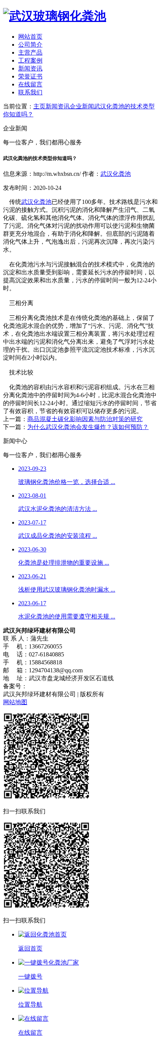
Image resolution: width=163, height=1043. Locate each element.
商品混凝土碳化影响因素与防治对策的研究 (85, 419)
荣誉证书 (30, 76)
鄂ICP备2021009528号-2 (58, 686)
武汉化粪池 (115, 174)
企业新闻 (82, 106)
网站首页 (30, 36)
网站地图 (15, 702)
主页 (39, 106)
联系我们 (30, 92)
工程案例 (30, 60)
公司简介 (30, 44)
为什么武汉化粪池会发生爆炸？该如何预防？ (88, 427)
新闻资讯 (30, 68)
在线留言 (30, 84)
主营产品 (30, 52)
